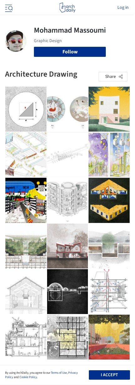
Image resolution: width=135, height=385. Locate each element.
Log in (123, 7)
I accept (109, 375)
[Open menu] (8, 7)
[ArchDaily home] (67, 8)
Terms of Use (59, 373)
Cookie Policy (28, 377)
